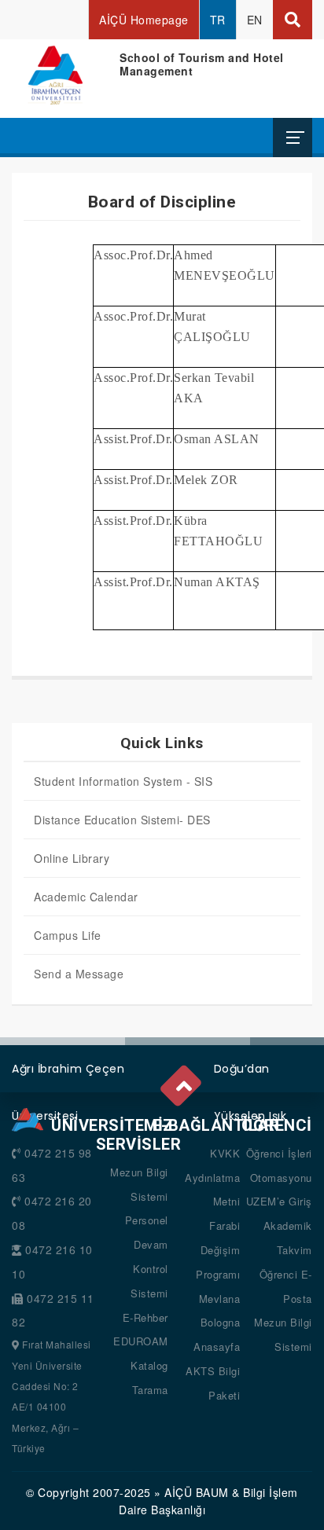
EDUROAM (140, 1341)
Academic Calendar (86, 896)
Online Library (71, 858)
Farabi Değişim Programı (218, 1250)
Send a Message (78, 973)
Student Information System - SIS (123, 781)
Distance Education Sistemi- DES (122, 819)
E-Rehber (145, 1317)
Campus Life (67, 935)
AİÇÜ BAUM (196, 1492)
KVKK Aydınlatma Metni (212, 1177)
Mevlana (220, 1298)
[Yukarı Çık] (182, 1082)
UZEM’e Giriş (279, 1201)
